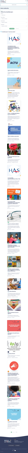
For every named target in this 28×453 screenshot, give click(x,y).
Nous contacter (12, 445)
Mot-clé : (2, 13)
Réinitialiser (17, 28)
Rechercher (12, 28)
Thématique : (2, 24)
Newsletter (17, 445)
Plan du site (14, 449)
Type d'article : (3, 17)
